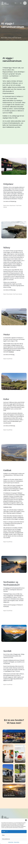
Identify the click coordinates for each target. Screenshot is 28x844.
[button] (26, 820)
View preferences (6, 839)
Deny (3, 835)
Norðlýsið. (11, 351)
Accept (3, 831)
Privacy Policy (16, 842)
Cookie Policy (10, 842)
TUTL (10, 348)
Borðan (18, 263)
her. (15, 201)
